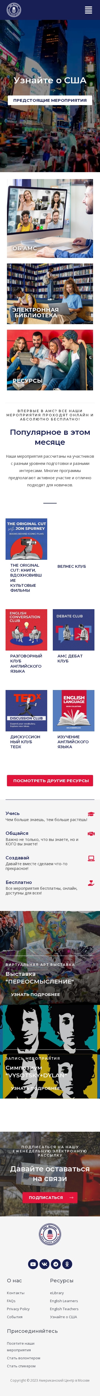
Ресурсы (62, 1281)
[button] (88, 10)
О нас (14, 1281)
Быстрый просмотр (26, 555)
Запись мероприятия (33, 1058)
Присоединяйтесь (32, 1331)
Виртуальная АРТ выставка (40, 965)
